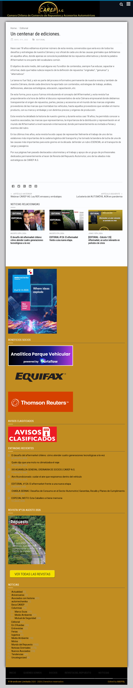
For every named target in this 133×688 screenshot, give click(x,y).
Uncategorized (19, 657)
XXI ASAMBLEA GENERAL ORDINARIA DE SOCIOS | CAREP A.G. (43, 469)
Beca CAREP (18, 604)
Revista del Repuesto (78, 672)
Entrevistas (17, 628)
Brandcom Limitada (20, 681)
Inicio (12, 672)
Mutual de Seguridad (25, 618)
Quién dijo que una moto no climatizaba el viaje (35, 462)
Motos (15, 641)
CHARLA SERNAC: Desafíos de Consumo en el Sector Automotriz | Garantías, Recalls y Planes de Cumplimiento (68, 491)
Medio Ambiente (23, 615)
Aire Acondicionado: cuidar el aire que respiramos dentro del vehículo (47, 476)
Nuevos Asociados (21, 651)
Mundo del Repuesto (22, 644)
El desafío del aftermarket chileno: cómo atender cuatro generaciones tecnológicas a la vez (27, 240)
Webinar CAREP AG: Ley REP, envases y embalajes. (36, 196)
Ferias (15, 631)
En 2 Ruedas (18, 625)
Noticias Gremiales (21, 648)
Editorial (24, 28)
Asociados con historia (23, 598)
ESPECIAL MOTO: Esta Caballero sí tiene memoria (37, 498)
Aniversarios (18, 595)
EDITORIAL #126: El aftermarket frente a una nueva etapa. (41, 484)
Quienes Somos (32, 672)
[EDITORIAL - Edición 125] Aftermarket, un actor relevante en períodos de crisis (104, 240)
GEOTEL (121, 681)
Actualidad (17, 591)
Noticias (103, 672)
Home (14, 28)
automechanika (20, 601)
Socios (53, 672)
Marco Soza (21, 611)
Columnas (17, 608)
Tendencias (17, 654)
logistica (16, 635)
